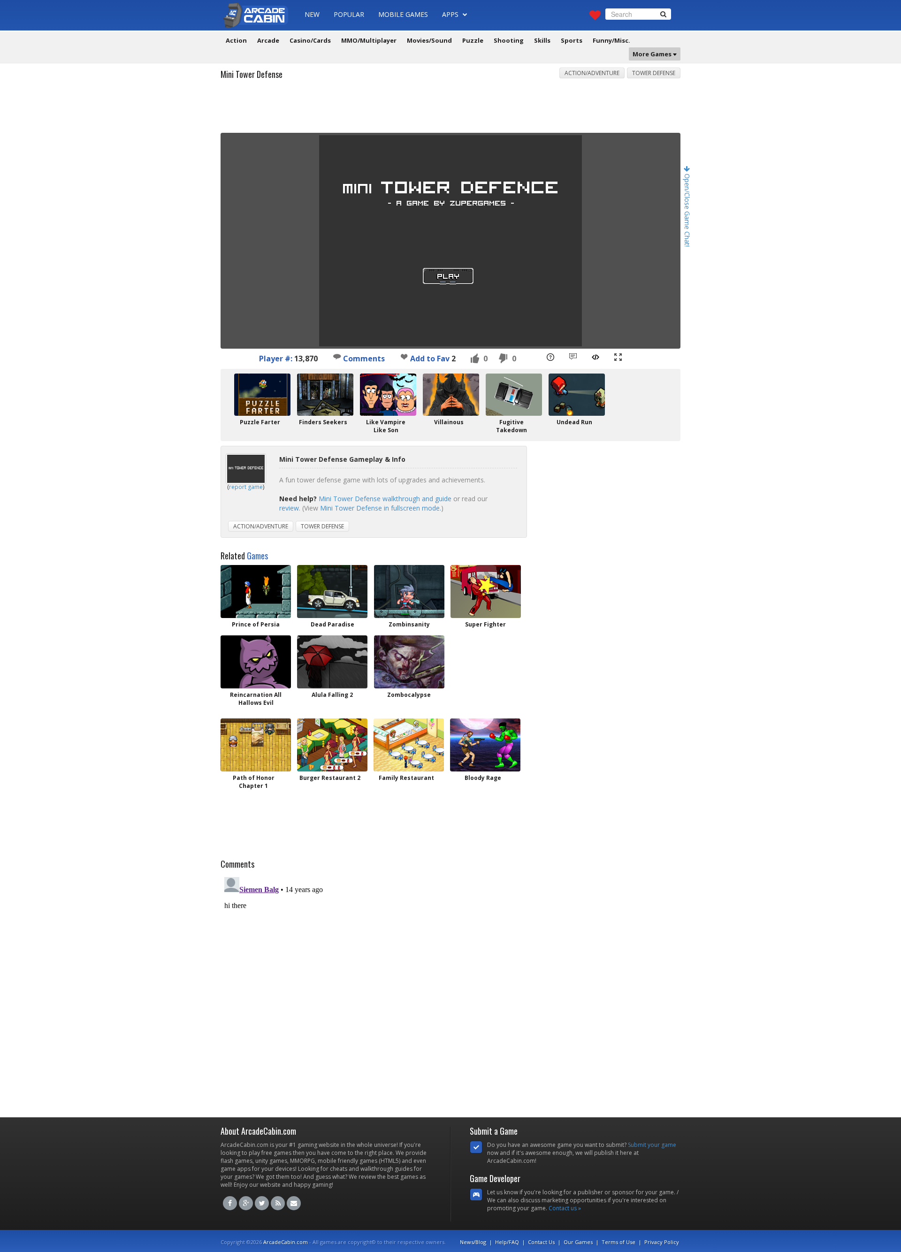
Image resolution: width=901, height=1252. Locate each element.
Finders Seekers (323, 422)
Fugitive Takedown (511, 426)
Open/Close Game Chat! (687, 209)
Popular (349, 14)
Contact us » (565, 1208)
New (312, 14)
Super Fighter (485, 624)
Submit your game (652, 1145)
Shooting (509, 40)
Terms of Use (618, 1241)
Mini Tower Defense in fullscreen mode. (380, 508)
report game (246, 487)
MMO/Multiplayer (369, 40)
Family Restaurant (406, 778)
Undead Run (574, 422)
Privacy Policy (661, 1241)
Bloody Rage (483, 778)
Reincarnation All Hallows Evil (256, 699)
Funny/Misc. (611, 40)
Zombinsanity (409, 624)
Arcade (268, 40)
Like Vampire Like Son (385, 426)
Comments (363, 358)
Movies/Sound (429, 40)
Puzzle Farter (260, 422)
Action (236, 40)
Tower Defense (653, 73)
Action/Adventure (592, 73)
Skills (542, 40)
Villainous (449, 422)
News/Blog (473, 1241)
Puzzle (472, 40)
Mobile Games (403, 14)
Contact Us (541, 1241)
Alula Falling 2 (332, 695)
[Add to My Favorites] (404, 356)
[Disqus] (450, 990)
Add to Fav (430, 358)
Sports (571, 40)
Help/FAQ (507, 1241)
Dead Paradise (332, 624)
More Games (653, 54)
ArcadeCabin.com (285, 1241)
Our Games (578, 1241)
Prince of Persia (256, 624)
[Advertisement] (450, 109)
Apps (451, 14)
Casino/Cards (310, 40)
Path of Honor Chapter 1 (254, 782)
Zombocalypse (409, 695)
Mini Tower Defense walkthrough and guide (385, 498)
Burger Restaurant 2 (329, 778)
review (289, 508)
